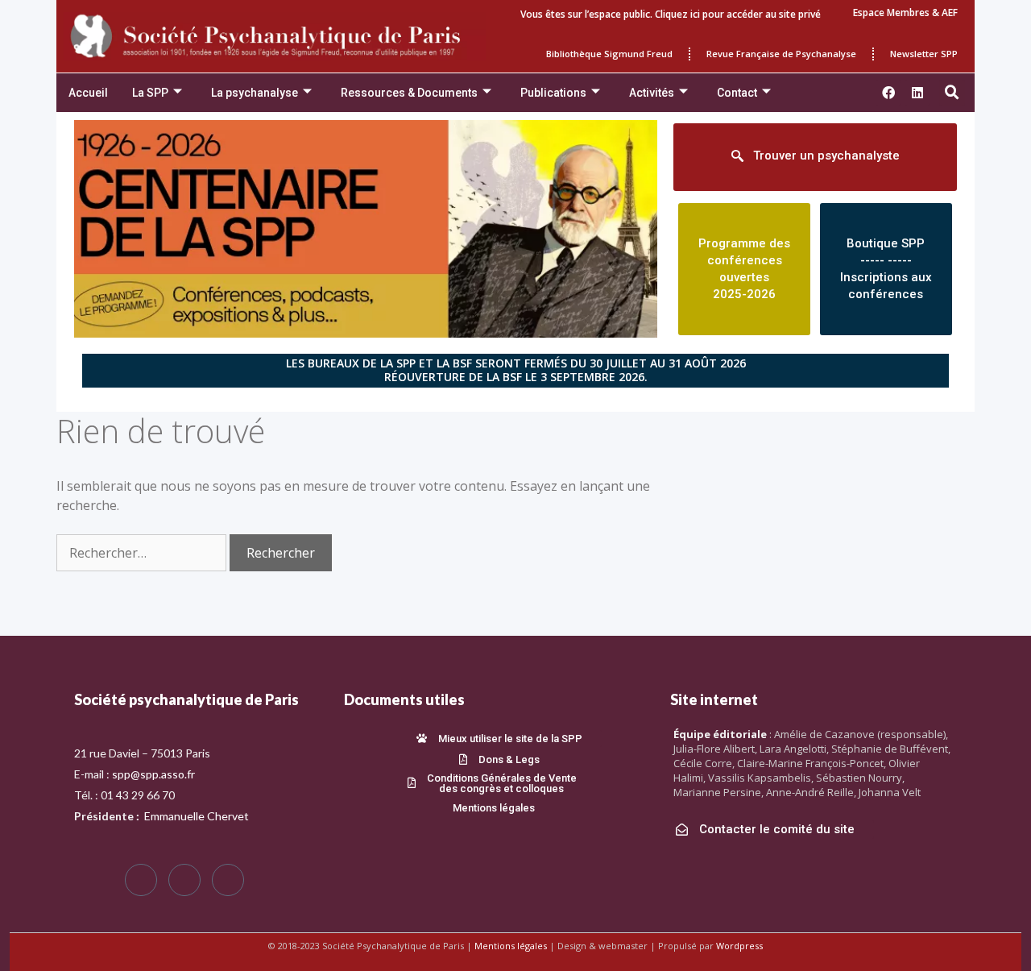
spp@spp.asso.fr (153, 774)
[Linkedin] (917, 93)
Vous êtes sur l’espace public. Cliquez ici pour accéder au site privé (670, 14)
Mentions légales (510, 946)
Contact (737, 92)
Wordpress (739, 946)
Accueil (88, 92)
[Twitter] (184, 880)
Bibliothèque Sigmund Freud (609, 54)
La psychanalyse (254, 92)
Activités (651, 92)
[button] (952, 93)
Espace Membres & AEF (905, 12)
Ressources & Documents (409, 92)
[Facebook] (141, 880)
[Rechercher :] (143, 553)
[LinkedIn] (228, 880)
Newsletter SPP (924, 54)
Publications (553, 92)
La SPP (150, 92)
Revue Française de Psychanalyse (781, 54)
